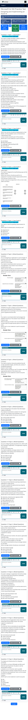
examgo (6, 1)
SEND (23, 65)
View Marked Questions (23, 27)
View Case (15, 36)
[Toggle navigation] (25, 2)
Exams (3, 5)
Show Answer (5, 56)
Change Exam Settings (5, 27)
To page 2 (14, 704)
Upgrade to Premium (15, 29)
